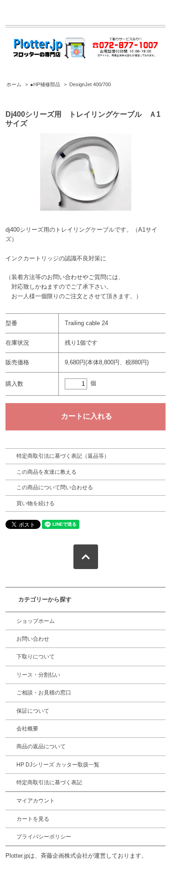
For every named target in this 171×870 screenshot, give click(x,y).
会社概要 (27, 728)
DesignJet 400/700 (90, 84)
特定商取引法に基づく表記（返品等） (62, 456)
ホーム (13, 84)
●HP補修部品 (45, 84)
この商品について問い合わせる (54, 487)
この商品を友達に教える (46, 472)
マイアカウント (35, 801)
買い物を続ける (35, 503)
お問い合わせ (32, 639)
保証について (32, 711)
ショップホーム (35, 621)
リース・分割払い (38, 675)
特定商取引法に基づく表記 (49, 782)
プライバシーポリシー (43, 837)
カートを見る (32, 819)
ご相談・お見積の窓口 (43, 692)
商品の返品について (41, 746)
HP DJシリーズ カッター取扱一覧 (57, 764)
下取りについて (35, 656)
